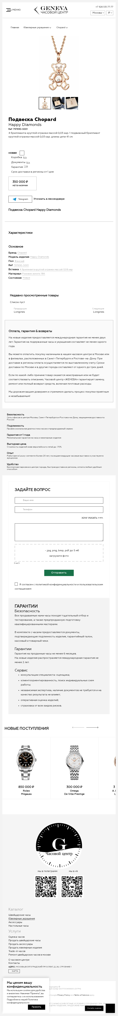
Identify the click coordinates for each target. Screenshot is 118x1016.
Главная (15, 27)
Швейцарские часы (19, 915)
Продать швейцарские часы (24, 940)
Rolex (26, 791)
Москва (97, 13)
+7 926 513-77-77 (104, 7)
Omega (74, 791)
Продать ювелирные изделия (25, 948)
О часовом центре (19, 960)
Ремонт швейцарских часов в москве (29, 955)
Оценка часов (16, 937)
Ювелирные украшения (21, 918)
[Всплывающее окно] (80, 7)
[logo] (51, 13)
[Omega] (74, 762)
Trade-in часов (16, 951)
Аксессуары (15, 922)
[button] (14, 10)
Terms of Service (81, 995)
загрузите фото (59, 556)
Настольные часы (18, 926)
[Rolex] (26, 762)
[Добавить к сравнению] (61, 145)
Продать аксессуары (20, 944)
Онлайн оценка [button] (94, 1008)
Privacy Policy (63, 995)
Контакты (14, 963)
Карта (15, 971)
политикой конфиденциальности (56, 584)
